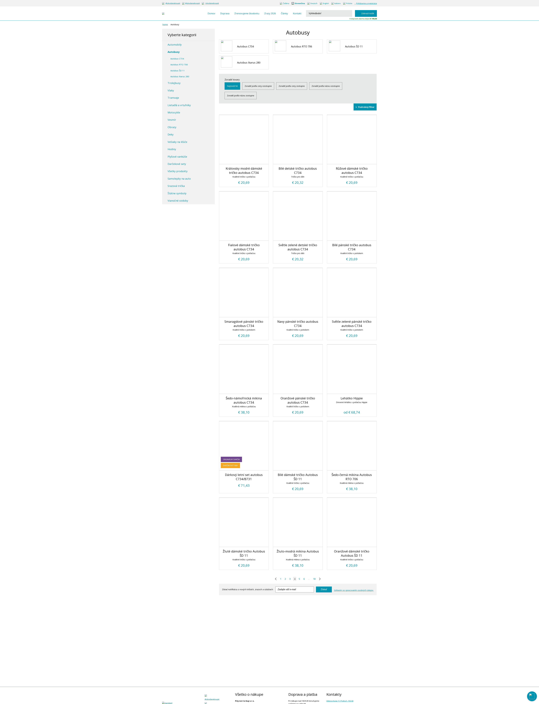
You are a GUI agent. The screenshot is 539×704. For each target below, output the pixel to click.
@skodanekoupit (172, 3)
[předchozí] (276, 579)
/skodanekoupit (212, 3)
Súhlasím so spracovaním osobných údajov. (354, 590)
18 (314, 578)
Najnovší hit (232, 86)
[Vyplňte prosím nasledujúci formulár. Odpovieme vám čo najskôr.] (532, 696)
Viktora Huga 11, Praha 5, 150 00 (339, 701)
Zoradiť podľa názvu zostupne (240, 95)
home (165, 24)
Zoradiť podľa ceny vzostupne (258, 86)
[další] (319, 579)
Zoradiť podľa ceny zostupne (292, 86)
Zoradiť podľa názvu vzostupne (326, 86)
